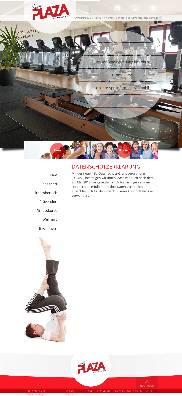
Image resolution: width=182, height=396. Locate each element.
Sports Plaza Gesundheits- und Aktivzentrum (50, 12)
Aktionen (124, 151)
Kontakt (153, 17)
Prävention (48, 201)
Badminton (48, 228)
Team (52, 175)
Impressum (104, 390)
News (57, 150)
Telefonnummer (153, 8)
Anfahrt (150, 390)
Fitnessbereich (45, 192)
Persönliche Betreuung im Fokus (122, 61)
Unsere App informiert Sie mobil (122, 87)
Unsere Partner (116, 17)
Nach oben (147, 384)
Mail (117, 8)
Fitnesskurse (122, 74)
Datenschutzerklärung (128, 390)
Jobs (127, 17)
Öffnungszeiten (135, 8)
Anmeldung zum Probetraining (90, 17)
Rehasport (48, 184)
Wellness (49, 219)
